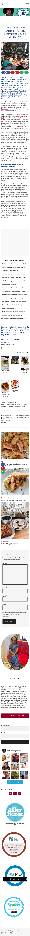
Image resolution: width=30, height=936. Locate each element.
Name (4, 588)
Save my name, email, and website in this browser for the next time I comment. (14, 614)
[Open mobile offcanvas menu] (27, 4)
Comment (5, 563)
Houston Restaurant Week (20, 40)
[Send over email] (24, 72)
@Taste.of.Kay (23, 114)
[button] (2, 633)
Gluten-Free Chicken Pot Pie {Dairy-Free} (13, 500)
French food (4, 109)
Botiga (10, 932)
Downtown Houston (13, 404)
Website (4, 604)
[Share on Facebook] (5, 72)
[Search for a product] (2, 4)
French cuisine (16, 104)
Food (12, 40)
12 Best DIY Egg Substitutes (9, 544)
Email (4, 596)
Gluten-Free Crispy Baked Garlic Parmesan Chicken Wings (14, 464)
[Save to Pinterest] (15, 72)
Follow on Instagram (15, 782)
